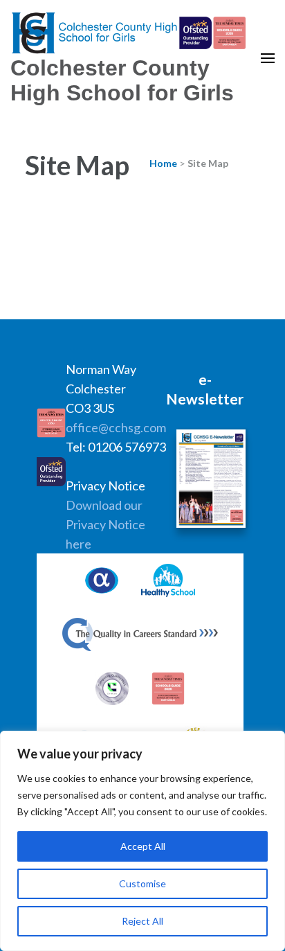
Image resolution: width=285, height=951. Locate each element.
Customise (142, 883)
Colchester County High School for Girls (122, 80)
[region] (142, 841)
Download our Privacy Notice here (105, 524)
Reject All (142, 921)
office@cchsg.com (116, 427)
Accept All (142, 846)
